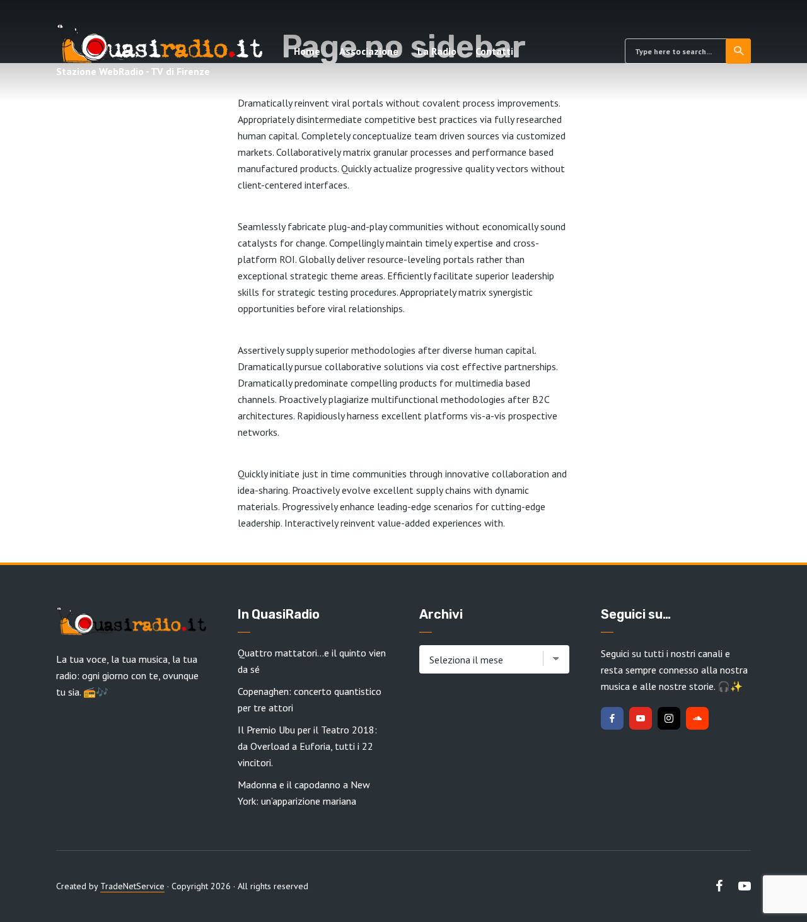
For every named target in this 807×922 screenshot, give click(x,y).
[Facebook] (612, 718)
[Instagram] (669, 718)
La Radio (436, 51)
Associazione (368, 51)
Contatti (494, 51)
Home (307, 51)
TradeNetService (132, 886)
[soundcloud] (697, 718)
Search (738, 51)
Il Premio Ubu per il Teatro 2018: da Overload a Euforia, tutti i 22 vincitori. (307, 745)
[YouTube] (640, 718)
